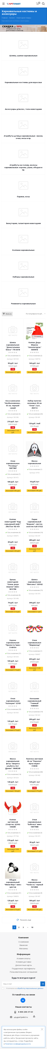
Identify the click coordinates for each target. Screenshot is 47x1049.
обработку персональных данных (30, 988)
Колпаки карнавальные (23, 250)
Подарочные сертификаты (23, 968)
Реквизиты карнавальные (23, 303)
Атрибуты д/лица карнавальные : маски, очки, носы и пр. (23, 137)
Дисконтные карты (23, 965)
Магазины (23, 948)
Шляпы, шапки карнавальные (23, 55)
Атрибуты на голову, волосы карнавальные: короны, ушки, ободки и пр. (23, 167)
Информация (23, 954)
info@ (16, 1017)
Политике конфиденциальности (18, 1044)
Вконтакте (22, 1000)
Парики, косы (23, 196)
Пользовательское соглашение (23, 972)
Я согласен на (24, 988)
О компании (23, 942)
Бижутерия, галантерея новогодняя (23, 223)
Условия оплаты (23, 958)
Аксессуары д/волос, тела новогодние (23, 109)
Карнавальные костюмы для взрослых (23, 82)
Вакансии (24, 945)
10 (32, 927)
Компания (23, 937)
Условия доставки (23, 962)
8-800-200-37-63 (25, 1012)
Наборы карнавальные (23, 277)
